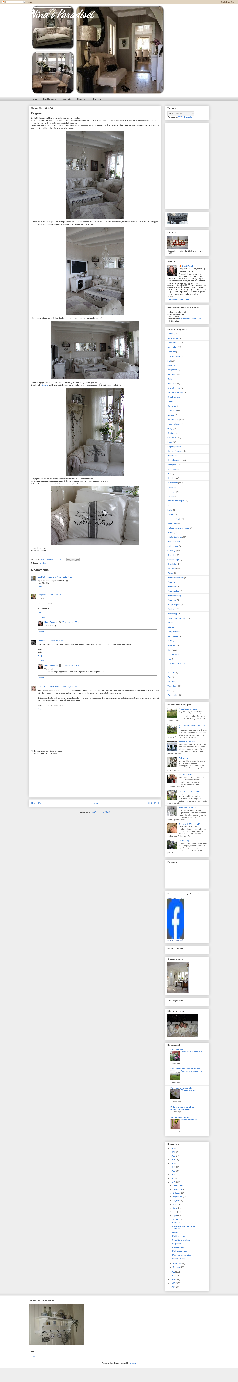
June (175, 1208)
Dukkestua (172, 410)
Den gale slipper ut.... (181, 1255)
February (177, 1263)
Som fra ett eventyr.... (188, 807)
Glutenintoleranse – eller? (180, 1109)
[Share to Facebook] (75, 559)
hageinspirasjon (174, 447)
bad (169, 361)
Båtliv (169, 379)
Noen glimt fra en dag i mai (191, 1071)
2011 (173, 1272)
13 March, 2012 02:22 (70, 687)
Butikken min (49, 99)
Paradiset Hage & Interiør (175, 898)
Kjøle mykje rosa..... (181, 1251)
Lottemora (42, 641)
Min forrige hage (174, 537)
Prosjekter (171, 609)
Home (34, 99)
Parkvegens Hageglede (181, 1088)
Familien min (173, 419)
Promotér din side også (175, 940)
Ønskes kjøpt (173, 559)
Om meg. (171, 550)
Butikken (171, 383)
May (175, 1212)
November (177, 1189)
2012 (173, 1182)
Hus (169, 474)
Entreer (170, 415)
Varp (169, 677)
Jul (168, 505)
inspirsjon (171, 492)
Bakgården (172, 370)
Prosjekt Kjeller (173, 605)
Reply (40, 587)
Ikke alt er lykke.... (187, 775)
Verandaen (172, 686)
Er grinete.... (177, 1243)
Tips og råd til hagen (176, 663)
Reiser (170, 623)
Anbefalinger (172, 338)
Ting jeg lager (173, 654)
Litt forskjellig (173, 519)
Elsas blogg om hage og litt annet (186, 1069)
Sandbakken (172, 636)
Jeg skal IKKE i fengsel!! (189, 824)
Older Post (153, 803)
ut (168, 668)
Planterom (171, 600)
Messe (170, 532)
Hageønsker (172, 455)
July (175, 1204)
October (176, 1193)
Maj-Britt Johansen (46, 577)
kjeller (170, 510)
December (177, 1185)
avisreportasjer (173, 356)
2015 (173, 1171)
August (176, 1200)
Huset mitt (66, 99)
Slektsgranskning (174, 641)
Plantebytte (172, 582)
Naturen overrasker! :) (189, 1120)
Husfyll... (171, 478)
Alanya (170, 334)
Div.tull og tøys (173, 397)
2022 (173, 1148)
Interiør (170, 496)
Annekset (171, 352)
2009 (173, 1279)
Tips (169, 659)
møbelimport (172, 546)
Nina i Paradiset (61, 13)
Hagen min (82, 99)
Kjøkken (171, 514)
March (176, 1219)
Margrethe (42, 595)
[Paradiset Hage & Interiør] (175, 938)
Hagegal (32, 1356)
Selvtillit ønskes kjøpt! (181, 1240)
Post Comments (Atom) (100, 812)
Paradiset (171, 568)
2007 (173, 1287)
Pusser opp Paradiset (176, 618)
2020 (173, 1152)
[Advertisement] (95, 777)
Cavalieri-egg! (178, 1247)
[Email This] (67, 559)
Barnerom (171, 374)
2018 (173, 1159)
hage (169, 442)
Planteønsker (173, 591)
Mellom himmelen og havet (183, 1107)
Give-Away (172, 437)
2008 (173, 1283)
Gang (169, 428)
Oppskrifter (172, 564)
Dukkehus (171, 406)
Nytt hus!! (176, 1232)
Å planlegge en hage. (188, 709)
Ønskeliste (172, 555)
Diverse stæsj (173, 401)
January (176, 1267)
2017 (173, 1163)
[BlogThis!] (70, 559)
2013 (173, 1178)
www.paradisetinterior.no (190, 319)
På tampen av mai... (189, 1090)
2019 (173, 1156)
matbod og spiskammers (178, 528)
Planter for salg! (179, 1259)
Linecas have (176, 1049)
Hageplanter (172, 465)
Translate (188, 117)
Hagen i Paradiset (175, 451)
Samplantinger (173, 632)
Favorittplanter (173, 424)
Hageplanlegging (174, 460)
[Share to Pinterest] (78, 559)
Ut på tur (171, 672)
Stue (169, 650)
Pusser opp (172, 614)
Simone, (45, 385)
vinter (169, 690)
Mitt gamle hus (173, 541)
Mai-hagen (172, 523)
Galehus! (176, 1222)
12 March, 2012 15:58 (63, 577)
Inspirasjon (172, 487)
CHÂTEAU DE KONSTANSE (49, 687)
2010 (173, 1276)
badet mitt (171, 365)
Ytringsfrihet (172, 695)
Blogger (133, 1363)
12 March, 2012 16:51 (55, 595)
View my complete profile (178, 299)
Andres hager (173, 343)
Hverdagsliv (43, 563)
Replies (43, 617)
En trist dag (184, 840)
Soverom (171, 645)
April (175, 1215)
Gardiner (171, 433)
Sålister (170, 627)
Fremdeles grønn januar (189, 791)
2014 (173, 1174)
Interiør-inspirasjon (175, 501)
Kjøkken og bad (179, 1236)
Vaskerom (171, 681)
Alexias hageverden (179, 1117)
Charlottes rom (173, 388)
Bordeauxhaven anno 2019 (191, 1052)
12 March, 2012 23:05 (70, 622)
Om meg (97, 99)
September (178, 1197)
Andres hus (172, 347)
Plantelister (172, 586)
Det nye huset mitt (175, 392)
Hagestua (171, 469)
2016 (173, 1167)
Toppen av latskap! (187, 742)
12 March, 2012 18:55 (56, 641)
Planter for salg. (174, 596)
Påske (170, 573)
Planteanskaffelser (175, 577)
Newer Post (37, 803)
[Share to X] (73, 559)
